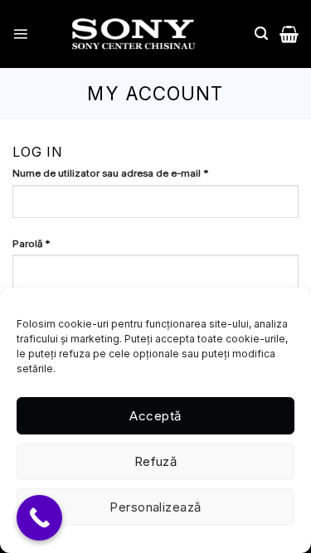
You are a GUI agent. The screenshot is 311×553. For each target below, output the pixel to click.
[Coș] (289, 34)
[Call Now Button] (39, 518)
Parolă (50, 243)
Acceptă (155, 416)
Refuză (155, 461)
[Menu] (20, 33)
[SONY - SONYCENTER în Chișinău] (133, 34)
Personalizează (155, 507)
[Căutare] (261, 33)
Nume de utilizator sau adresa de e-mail (129, 173)
